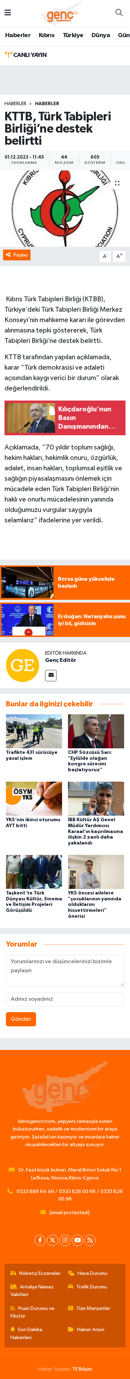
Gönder (21, 1019)
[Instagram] (65, 1240)
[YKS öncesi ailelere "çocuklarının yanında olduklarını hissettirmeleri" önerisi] (96, 872)
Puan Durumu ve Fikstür (32, 1312)
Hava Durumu (92, 1273)
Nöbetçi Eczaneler (40, 1273)
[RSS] (90, 1240)
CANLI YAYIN (29, 55)
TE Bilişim (82, 1369)
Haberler (18, 35)
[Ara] (118, 13)
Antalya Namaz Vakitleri (32, 1290)
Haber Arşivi (90, 1329)
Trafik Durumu (91, 1286)
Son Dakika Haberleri (26, 1333)
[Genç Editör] (22, 665)
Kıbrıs (46, 35)
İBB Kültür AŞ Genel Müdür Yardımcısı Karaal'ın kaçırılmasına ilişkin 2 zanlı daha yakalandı (95, 831)
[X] (52, 1240)
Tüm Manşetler (93, 1308)
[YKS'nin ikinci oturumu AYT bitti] (34, 798)
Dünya (101, 35)
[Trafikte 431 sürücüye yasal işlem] (34, 731)
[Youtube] (77, 1240)
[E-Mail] (51, 675)
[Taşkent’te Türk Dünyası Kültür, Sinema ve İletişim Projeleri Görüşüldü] (34, 872)
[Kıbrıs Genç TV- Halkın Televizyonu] (62, 13)
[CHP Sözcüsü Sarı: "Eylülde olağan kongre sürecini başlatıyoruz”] (96, 731)
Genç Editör (60, 660)
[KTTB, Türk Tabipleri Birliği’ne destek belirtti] (65, 208)
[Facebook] (40, 1240)
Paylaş (21, 255)
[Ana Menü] (8, 13)
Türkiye (73, 35)
